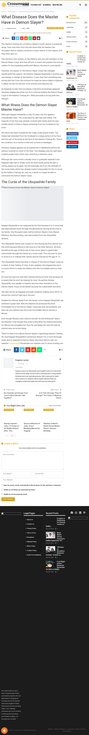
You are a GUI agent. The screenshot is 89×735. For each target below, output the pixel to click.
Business (47, 5)
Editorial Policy (32, 542)
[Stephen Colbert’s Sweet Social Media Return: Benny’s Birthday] (52, 415)
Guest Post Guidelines (34, 555)
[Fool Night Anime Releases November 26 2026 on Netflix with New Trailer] (71, 101)
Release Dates (71, 37)
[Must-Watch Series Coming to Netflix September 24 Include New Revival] (71, 72)
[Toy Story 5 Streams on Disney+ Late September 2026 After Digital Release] (71, 115)
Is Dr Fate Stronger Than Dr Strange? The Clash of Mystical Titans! (48, 395)
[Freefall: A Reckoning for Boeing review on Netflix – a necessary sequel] (71, 58)
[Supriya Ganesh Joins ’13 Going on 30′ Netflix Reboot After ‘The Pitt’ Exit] (13, 415)
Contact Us (30, 524)
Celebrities (69, 27)
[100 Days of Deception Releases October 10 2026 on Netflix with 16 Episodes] (71, 87)
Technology (35, 5)
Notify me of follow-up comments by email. (19, 490)
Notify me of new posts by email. (15, 494)
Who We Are (57, 5)
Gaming (25, 5)
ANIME (61, 28)
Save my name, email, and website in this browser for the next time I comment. (32, 485)
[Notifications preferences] (4, 730)
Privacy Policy (31, 528)
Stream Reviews (71, 41)
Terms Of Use (31, 533)
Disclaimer (30, 537)
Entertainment (52, 28)
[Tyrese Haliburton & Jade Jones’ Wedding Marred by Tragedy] (32, 415)
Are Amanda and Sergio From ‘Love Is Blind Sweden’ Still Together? (16, 395)
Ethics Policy (31, 546)
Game (68, 46)
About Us (30, 519)
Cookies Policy (32, 550)
